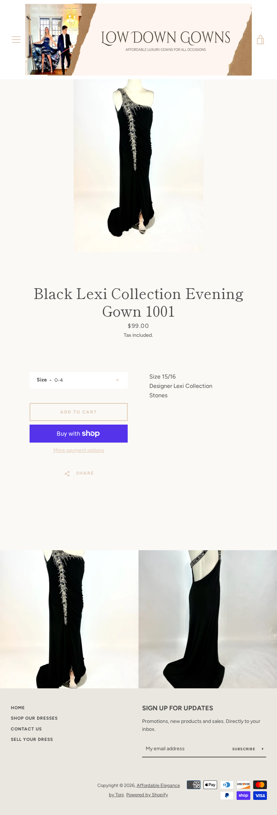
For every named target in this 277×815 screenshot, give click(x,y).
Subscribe (244, 749)
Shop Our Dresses (34, 718)
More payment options (78, 450)
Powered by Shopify (147, 794)
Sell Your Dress (32, 739)
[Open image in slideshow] (138, 165)
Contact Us (26, 729)
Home (18, 707)
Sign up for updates (177, 708)
